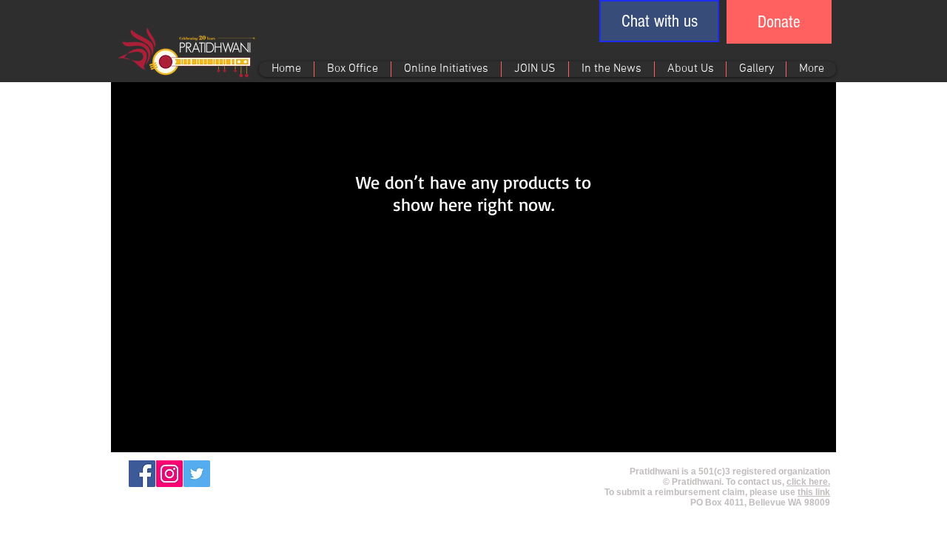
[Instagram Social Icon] (169, 473)
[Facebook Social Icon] (142, 473)
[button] (659, 21)
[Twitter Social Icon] (196, 473)
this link (814, 492)
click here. (808, 482)
